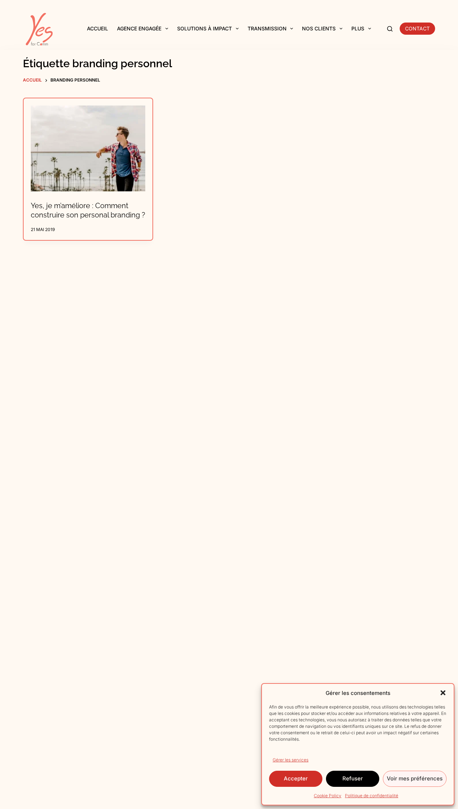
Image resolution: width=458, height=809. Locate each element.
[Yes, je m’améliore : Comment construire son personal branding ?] (88, 148)
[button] (443, 692)
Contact (417, 28)
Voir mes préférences (415, 778)
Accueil (97, 28)
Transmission (267, 28)
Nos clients (319, 28)
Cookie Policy (327, 795)
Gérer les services (290, 760)
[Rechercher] (390, 28)
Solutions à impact (204, 28)
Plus (357, 28)
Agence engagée (139, 28)
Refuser (352, 778)
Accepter (296, 778)
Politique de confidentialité (371, 795)
